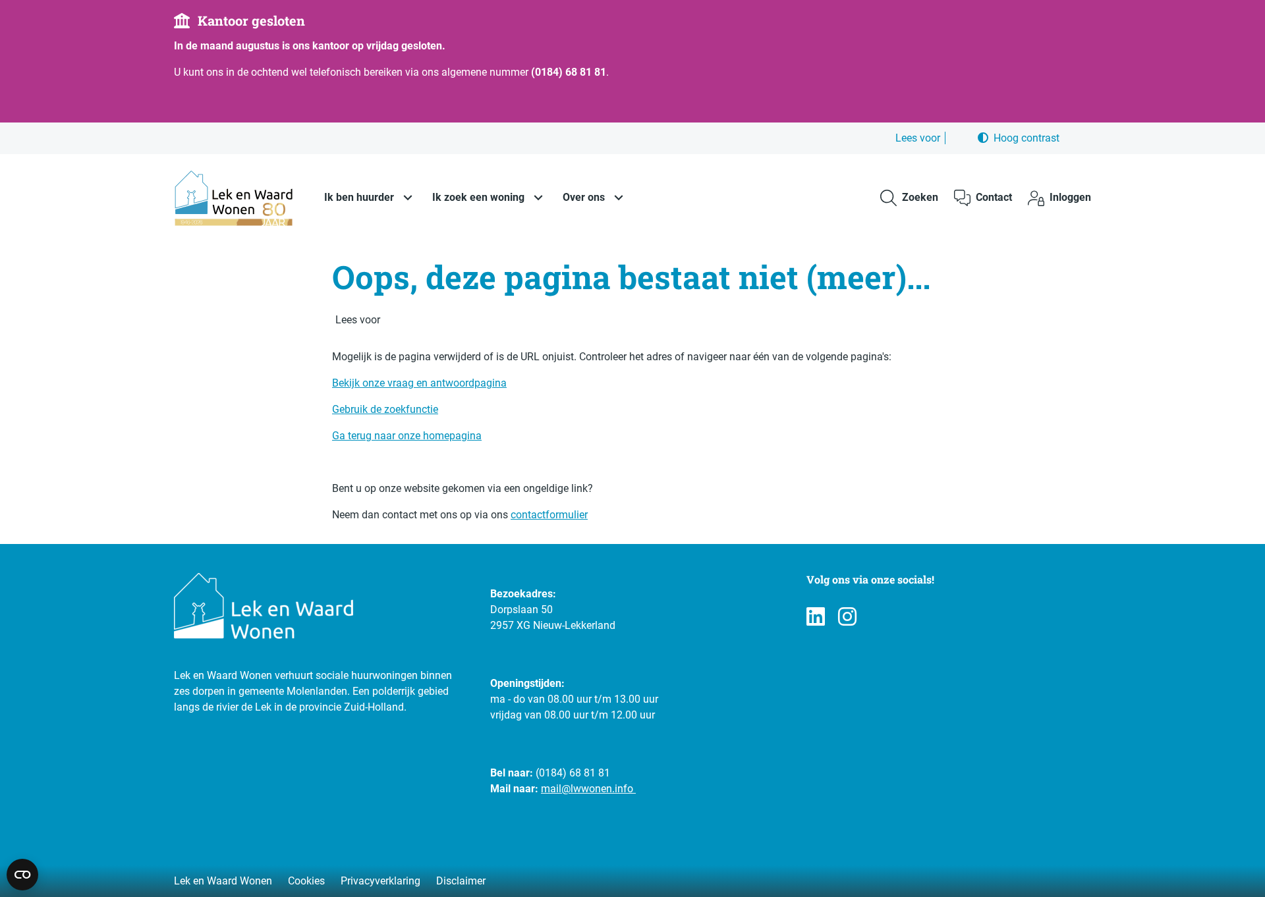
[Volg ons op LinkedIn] (815, 617)
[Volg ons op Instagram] (847, 617)
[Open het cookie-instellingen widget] (22, 874)
